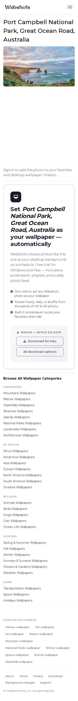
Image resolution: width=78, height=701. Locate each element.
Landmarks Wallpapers (19, 429)
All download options (40, 352)
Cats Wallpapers (14, 521)
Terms (23, 676)
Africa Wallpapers (15, 451)
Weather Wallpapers (18, 573)
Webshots (17, 7)
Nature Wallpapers (16, 399)
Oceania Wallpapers (17, 487)
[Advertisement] (39, 128)
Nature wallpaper (17, 627)
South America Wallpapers (22, 481)
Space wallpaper (17, 655)
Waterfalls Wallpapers (18, 405)
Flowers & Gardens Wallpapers (25, 567)
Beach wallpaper (41, 634)
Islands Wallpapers (16, 417)
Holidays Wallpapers (17, 600)
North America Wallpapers (22, 475)
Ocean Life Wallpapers (19, 527)
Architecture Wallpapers (20, 435)
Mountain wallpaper (19, 641)
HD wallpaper (44, 627)
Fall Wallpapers (14, 549)
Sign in (8, 170)
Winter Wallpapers (16, 555)
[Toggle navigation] (70, 7)
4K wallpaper (14, 634)
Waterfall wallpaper (19, 661)
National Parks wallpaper (22, 647)
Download (55, 676)
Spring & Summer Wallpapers (24, 543)
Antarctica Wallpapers (19, 457)
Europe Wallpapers (17, 469)
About (9, 676)
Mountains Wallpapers (19, 393)
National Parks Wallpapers (22, 423)
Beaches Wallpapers (18, 411)
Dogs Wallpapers (15, 515)
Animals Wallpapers (17, 503)
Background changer (20, 682)
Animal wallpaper (46, 655)
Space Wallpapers (16, 594)
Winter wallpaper (58, 647)
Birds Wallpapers (15, 509)
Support (45, 682)
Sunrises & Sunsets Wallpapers (25, 561)
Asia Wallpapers (14, 463)
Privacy (38, 676)
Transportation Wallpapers (22, 588)
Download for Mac (42, 341)
